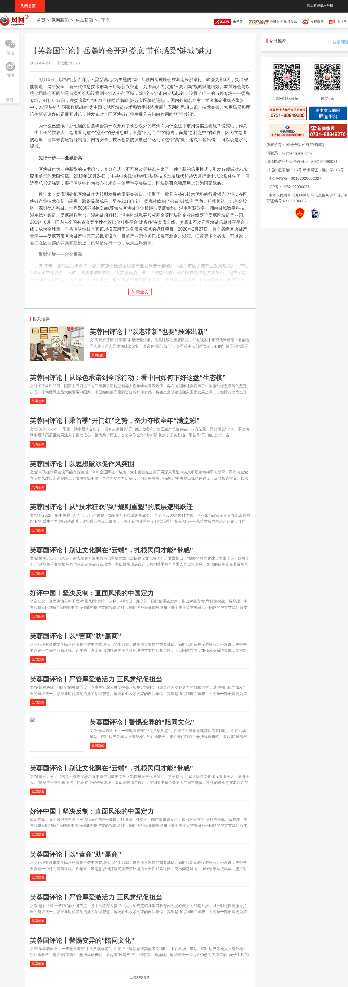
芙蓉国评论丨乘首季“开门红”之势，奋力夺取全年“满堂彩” (115, 420)
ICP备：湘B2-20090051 (289, 187)
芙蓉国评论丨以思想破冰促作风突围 (82, 463)
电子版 (237, 22)
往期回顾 (340, 42)
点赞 (9, 92)
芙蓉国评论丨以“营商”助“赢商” (75, 636)
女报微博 (317, 22)
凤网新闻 (60, 20)
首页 (41, 20)
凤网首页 (30, 6)
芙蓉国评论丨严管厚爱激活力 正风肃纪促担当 (96, 679)
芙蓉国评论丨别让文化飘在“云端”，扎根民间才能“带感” (111, 550)
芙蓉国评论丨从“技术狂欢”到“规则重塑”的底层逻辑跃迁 (111, 506)
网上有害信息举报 (320, 5)
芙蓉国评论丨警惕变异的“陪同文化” (142, 722)
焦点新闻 (84, 20)
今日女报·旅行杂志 (283, 22)
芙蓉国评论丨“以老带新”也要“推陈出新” (148, 331)
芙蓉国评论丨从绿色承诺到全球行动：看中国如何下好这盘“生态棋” (128, 377)
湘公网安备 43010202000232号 (296, 178)
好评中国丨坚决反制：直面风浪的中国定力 (92, 593)
